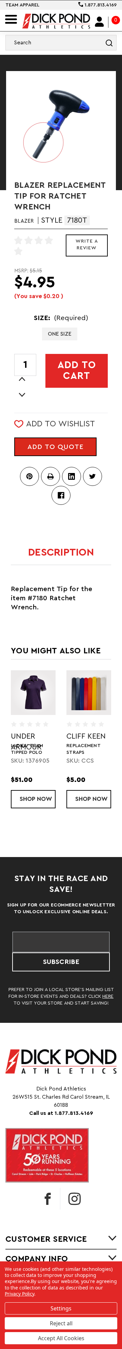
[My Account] (99, 22)
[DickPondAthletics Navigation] (11, 19)
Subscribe (61, 962)
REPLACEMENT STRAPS (83, 749)
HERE (108, 996)
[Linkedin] (71, 476)
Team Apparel (22, 5)
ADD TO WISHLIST (60, 424)
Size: (61, 318)
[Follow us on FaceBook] (48, 1199)
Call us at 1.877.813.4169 (61, 1113)
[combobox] (61, 42)
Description (61, 552)
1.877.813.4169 (100, 5)
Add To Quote (55, 447)
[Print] (50, 476)
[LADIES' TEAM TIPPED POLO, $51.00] (33, 692)
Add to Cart (77, 370)
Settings (61, 1308)
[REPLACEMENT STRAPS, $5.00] (88, 692)
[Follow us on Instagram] (74, 1199)
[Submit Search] (109, 42)
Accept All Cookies (61, 1338)
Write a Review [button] (87, 244)
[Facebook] (61, 495)
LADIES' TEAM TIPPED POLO (27, 749)
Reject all (61, 1323)
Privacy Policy (19, 1293)
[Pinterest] (29, 476)
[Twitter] (92, 476)
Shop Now (38, 799)
